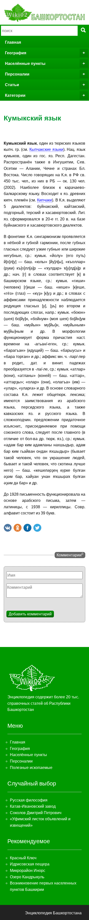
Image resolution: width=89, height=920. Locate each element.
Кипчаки (44, 200)
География (15, 53)
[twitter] (37, 528)
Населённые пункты (25, 63)
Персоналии (17, 74)
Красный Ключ (23, 858)
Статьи (12, 85)
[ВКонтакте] (8, 528)
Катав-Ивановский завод (33, 806)
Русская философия (28, 800)
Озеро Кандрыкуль (27, 877)
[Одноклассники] (18, 528)
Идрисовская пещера (29, 864)
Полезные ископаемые (31, 767)
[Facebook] (27, 528)
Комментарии (70, 554)
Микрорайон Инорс (27, 870)
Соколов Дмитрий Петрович (35, 813)
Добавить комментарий (30, 614)
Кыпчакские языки (46, 149)
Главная (13, 42)
